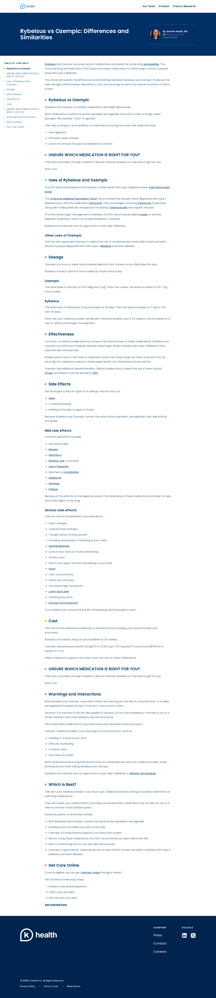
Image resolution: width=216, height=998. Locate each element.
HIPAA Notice (73, 986)
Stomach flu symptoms (63, 603)
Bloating (54, 461)
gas (62, 461)
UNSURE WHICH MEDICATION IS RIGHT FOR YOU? (23, 75)
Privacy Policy (27, 986)
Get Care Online (16, 127)
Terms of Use (50, 986)
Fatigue (53, 489)
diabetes (105, 246)
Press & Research (184, 6)
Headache (55, 478)
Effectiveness (14, 94)
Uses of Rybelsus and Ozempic (18, 83)
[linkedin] (184, 935)
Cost (9, 104)
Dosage (11, 89)
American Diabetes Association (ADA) (73, 199)
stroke (49, 373)
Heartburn (55, 455)
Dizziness (54, 483)
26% (95, 373)
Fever (52, 569)
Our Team (148, 6)
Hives (52, 398)
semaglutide (151, 64)
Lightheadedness (59, 546)
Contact (160, 943)
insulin (144, 214)
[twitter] (193, 935)
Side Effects (13, 99)
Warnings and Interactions (21, 117)
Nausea (53, 449)
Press (157, 935)
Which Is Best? (14, 122)
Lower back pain (59, 591)
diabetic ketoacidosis (143, 773)
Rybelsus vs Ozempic (19, 68)
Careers (160, 951)
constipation (71, 472)
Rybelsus (50, 64)
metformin (95, 203)
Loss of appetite (58, 466)
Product (164, 6)
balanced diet (119, 207)
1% (54, 361)
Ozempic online (90, 872)
